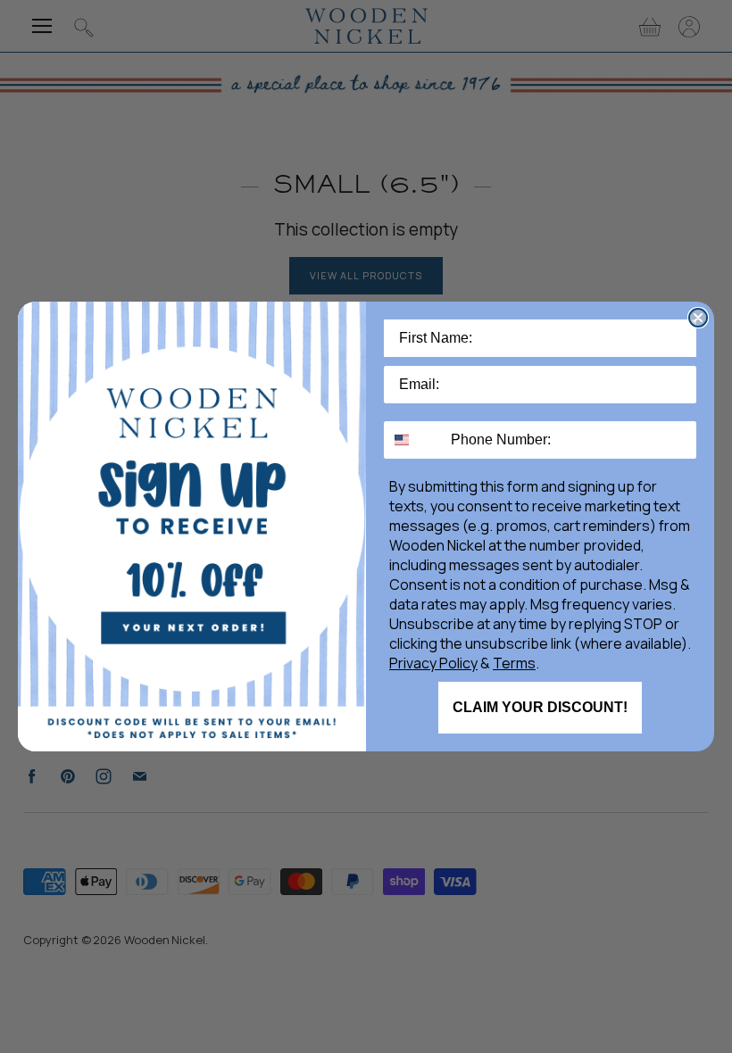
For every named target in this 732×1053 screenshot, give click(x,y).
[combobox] (413, 440)
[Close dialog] (698, 318)
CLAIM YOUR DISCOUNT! (540, 707)
